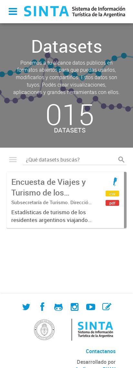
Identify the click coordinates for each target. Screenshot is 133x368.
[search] (121, 159)
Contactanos (101, 351)
